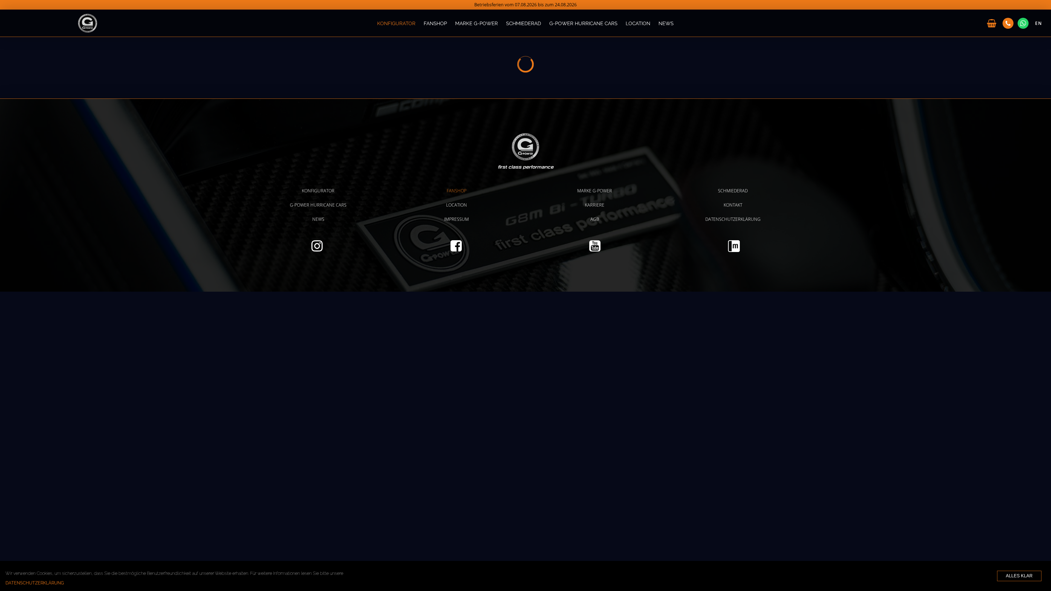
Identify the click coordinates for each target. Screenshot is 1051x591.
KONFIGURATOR (396, 23)
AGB (594, 219)
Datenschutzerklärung (733, 219)
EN (1038, 23)
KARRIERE (594, 205)
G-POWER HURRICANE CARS (583, 23)
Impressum (456, 219)
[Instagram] (317, 249)
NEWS (666, 23)
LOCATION (638, 23)
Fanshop (435, 23)
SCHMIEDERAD (523, 23)
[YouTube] (594, 249)
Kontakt (733, 205)
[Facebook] (456, 249)
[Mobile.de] (734, 250)
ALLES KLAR (1019, 575)
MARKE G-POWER (476, 23)
